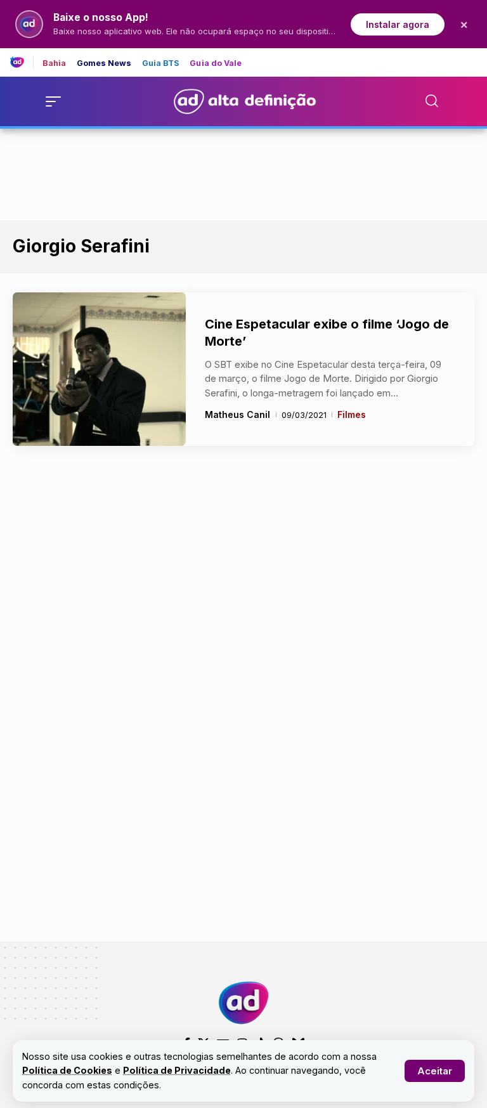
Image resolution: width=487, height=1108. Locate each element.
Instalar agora (397, 24)
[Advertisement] (243, 171)
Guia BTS (161, 64)
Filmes (351, 414)
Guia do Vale (216, 64)
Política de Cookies (67, 1070)
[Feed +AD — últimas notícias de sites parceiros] (22, 62)
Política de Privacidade (177, 1070)
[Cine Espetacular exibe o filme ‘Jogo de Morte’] (99, 369)
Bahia (54, 64)
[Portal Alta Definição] (243, 1002)
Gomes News (104, 64)
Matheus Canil (237, 414)
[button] (435, 1071)
